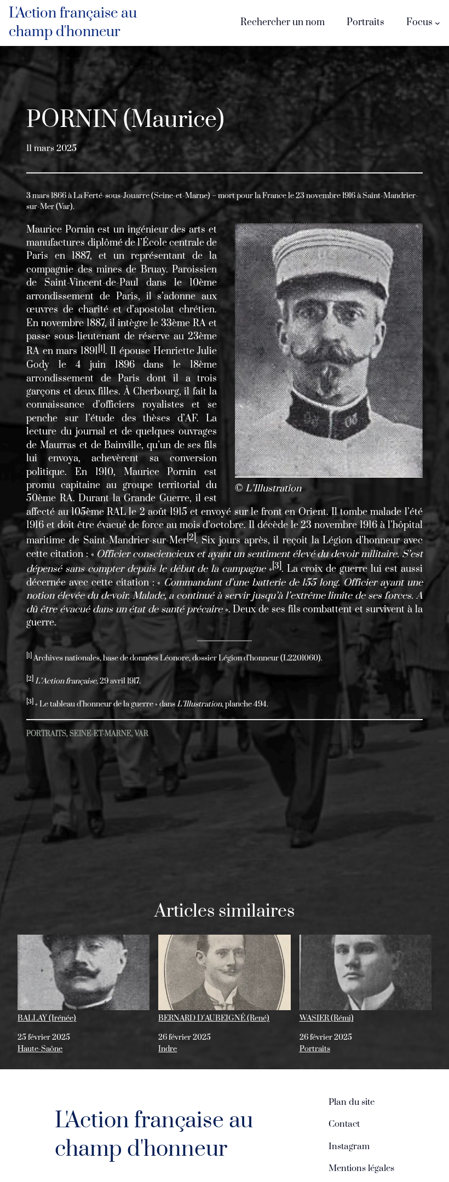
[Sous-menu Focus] (437, 23)
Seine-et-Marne (100, 733)
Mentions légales (361, 1168)
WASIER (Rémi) (327, 1018)
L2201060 (300, 658)
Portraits (46, 733)
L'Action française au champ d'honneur (73, 22)
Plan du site (352, 1102)
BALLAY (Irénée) (47, 1018)
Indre (167, 1049)
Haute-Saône (40, 1049)
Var (141, 733)
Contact (344, 1124)
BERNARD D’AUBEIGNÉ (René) (213, 1018)
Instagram (349, 1146)
